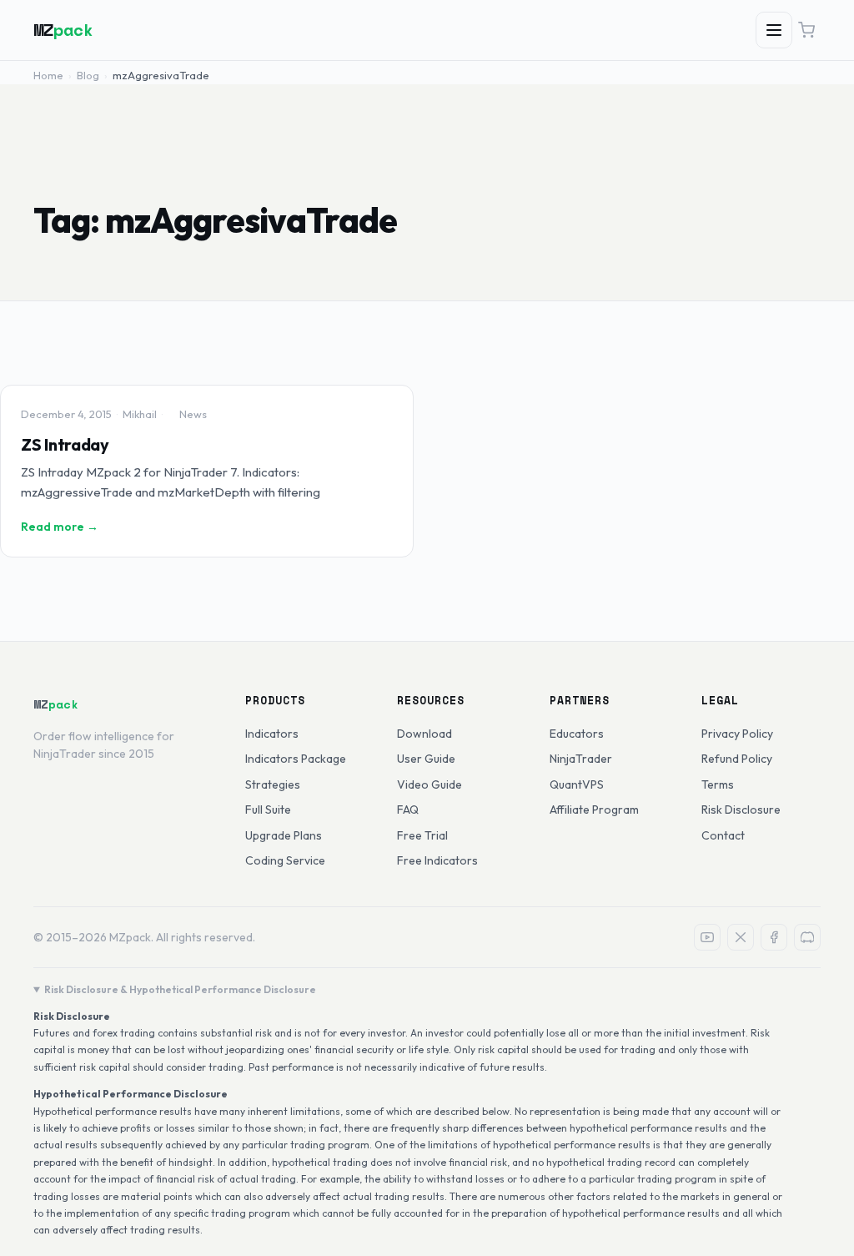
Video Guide (429, 784)
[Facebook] (774, 937)
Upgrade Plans (283, 835)
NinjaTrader (581, 758)
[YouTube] (707, 937)
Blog (88, 75)
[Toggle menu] (774, 30)
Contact (723, 835)
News (193, 414)
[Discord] (807, 937)
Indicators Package (295, 758)
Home (48, 75)
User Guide (426, 758)
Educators (577, 733)
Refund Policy (736, 758)
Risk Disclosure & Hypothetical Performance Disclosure (180, 989)
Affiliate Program (594, 809)
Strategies (272, 784)
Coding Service (285, 860)
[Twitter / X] (740, 937)
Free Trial (422, 835)
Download (424, 733)
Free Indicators (437, 860)
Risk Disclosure (741, 809)
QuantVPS (577, 784)
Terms (717, 784)
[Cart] (806, 30)
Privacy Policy (737, 733)
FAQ (408, 809)
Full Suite (268, 809)
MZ (63, 30)
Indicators (272, 733)
